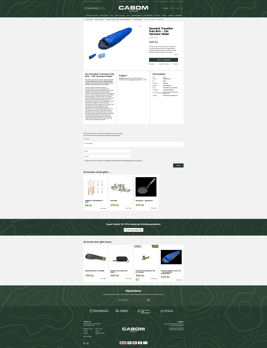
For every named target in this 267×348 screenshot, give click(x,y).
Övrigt (164, 15)
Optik (128, 15)
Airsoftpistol (104, 15)
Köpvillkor (157, 1)
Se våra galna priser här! (133, 230)
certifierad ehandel (178, 339)
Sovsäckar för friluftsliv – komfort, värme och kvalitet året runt (118, 19)
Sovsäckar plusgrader (137, 19)
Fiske (111, 15)
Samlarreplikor (147, 15)
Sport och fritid (120, 15)
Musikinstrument (136, 15)
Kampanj (170, 15)
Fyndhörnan (178, 15)
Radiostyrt (157, 15)
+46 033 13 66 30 (180, 1)
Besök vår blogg (87, 336)
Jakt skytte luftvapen (91, 15)
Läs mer (176, 54)
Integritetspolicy (164, 1)
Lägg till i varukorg (163, 59)
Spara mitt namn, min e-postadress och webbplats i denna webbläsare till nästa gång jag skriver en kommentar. (113, 160)
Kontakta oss (172, 1)
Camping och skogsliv (99, 19)
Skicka (178, 165)
